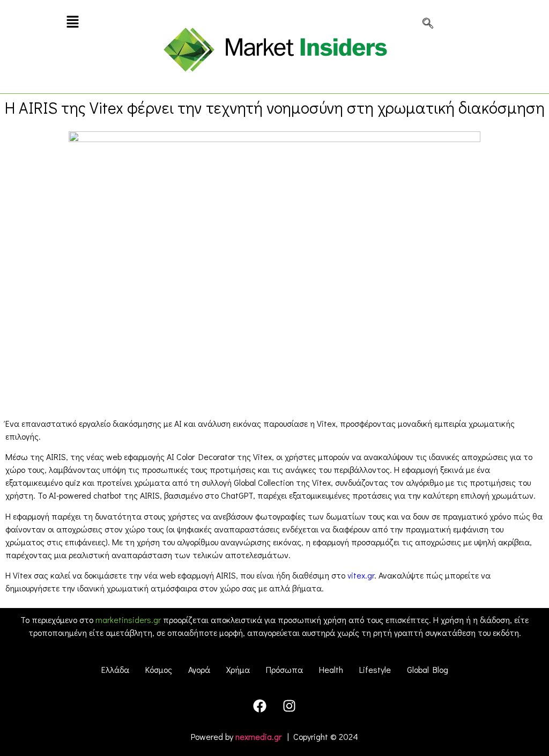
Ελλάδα (115, 669)
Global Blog (427, 669)
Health (331, 669)
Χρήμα (238, 669)
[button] (73, 22)
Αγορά (199, 669)
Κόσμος (158, 669)
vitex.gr (360, 575)
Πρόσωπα (284, 669)
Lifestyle (375, 669)
